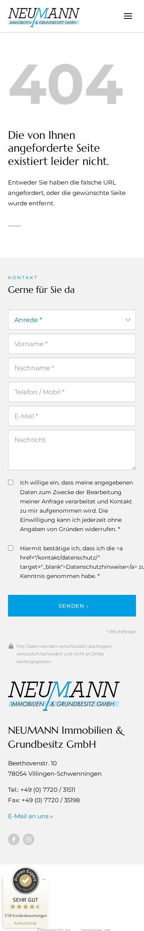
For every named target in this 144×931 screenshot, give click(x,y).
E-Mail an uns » (30, 816)
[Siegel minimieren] (44, 879)
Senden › (73, 605)
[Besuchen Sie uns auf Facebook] (14, 839)
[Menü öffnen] (128, 16)
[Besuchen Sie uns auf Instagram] (28, 839)
